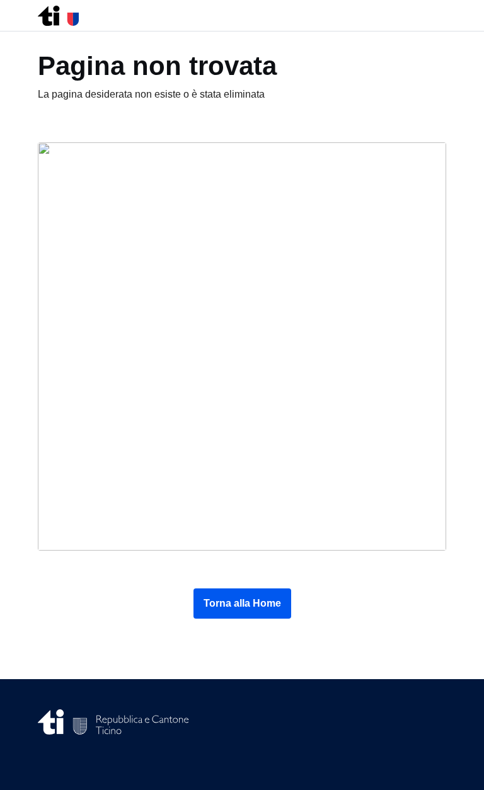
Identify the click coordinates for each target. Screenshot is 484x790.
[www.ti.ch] (58, 12)
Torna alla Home (242, 603)
